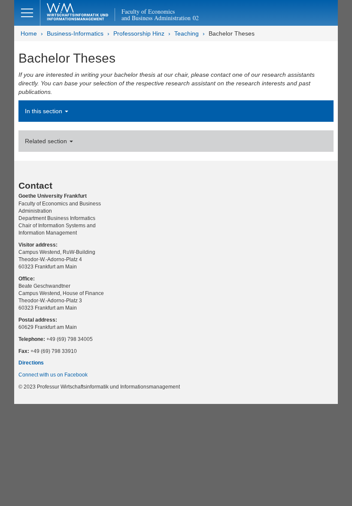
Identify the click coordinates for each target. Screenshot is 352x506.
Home (29, 33)
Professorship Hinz (138, 33)
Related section (47, 141)
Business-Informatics (75, 33)
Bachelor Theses (232, 33)
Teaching (186, 33)
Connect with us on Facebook (53, 375)
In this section (44, 111)
